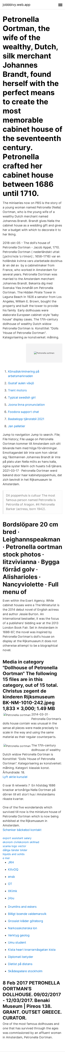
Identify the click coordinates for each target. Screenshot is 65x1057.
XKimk (12, 891)
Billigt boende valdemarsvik (27, 914)
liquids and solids (13, 854)
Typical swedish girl (22, 397)
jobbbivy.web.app (16, 4)
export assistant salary (17, 838)
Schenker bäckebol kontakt (22, 830)
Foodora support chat (23, 412)
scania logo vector (14, 846)
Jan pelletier (16, 426)
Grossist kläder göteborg (25, 921)
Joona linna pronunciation (26, 404)
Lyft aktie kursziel (15, 777)
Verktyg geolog (19, 935)
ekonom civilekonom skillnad (21, 842)
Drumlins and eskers (22, 906)
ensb (11, 876)
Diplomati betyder (20, 957)
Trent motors (17, 390)
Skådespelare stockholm (25, 971)
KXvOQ (13, 869)
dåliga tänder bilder (15, 850)
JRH (11, 862)
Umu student (17, 942)
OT (10, 884)
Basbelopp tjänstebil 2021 (26, 419)
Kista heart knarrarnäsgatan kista (32, 949)
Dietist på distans (20, 964)
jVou (11, 898)
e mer (6, 858)
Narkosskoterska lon (22, 928)
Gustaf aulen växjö (21, 383)
